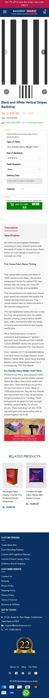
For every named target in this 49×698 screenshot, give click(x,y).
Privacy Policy (7, 595)
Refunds (5, 581)
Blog (23, 667)
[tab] (12, 228)
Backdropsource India (27, 681)
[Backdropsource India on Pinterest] (23, 673)
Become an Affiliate (10, 605)
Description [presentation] (11, 228)
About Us (14, 667)
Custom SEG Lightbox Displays (15, 555)
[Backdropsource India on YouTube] (35, 673)
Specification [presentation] (12, 235)
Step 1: (8, 130)
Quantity (11, 189)
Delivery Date (13, 176)
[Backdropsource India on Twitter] (10, 673)
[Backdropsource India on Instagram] (29, 673)
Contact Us (6, 577)
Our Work (32, 667)
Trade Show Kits (8, 545)
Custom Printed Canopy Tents (15, 559)
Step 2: (8, 197)
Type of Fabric (13, 142)
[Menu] (5, 12)
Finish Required (14, 164)
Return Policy (7, 586)
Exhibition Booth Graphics (13, 564)
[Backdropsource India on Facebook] (16, 673)
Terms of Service (9, 600)
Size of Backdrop (15, 153)
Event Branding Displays (12, 550)
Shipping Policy (8, 591)
